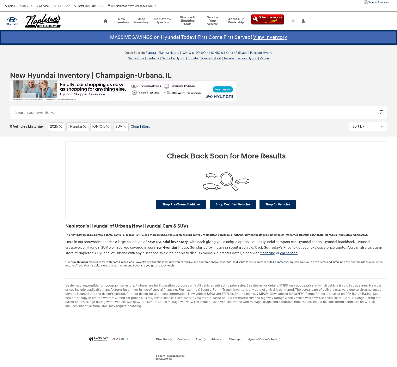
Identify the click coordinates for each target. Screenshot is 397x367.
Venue (264, 58)
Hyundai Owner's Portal (263, 339)
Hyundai (75, 126)
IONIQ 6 (202, 53)
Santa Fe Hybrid (173, 58)
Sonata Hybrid (210, 58)
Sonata (193, 58)
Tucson (229, 58)
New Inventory (121, 20)
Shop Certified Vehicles (233, 204)
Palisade (242, 53)
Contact (182, 339)
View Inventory (270, 37)
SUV (118, 126)
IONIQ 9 (217, 53)
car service (289, 253)
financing (267, 253)
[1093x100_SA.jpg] (123, 90)
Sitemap (234, 339)
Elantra (151, 53)
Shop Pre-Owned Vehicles (181, 204)
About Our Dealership (236, 20)
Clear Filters (140, 126)
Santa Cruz (136, 58)
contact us (281, 262)
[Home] (12, 21)
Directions (163, 339)
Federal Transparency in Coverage (170, 357)
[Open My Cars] (302, 20)
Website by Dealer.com (98, 339)
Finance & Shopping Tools (187, 21)
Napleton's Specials (162, 20)
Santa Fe (153, 58)
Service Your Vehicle (212, 21)
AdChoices (118, 339)
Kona (229, 53)
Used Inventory (141, 20)
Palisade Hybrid (261, 53)
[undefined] (123, 90)
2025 (54, 126)
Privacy (216, 339)
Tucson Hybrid (246, 58)
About (199, 339)
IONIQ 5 (188, 53)
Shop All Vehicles (277, 204)
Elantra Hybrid (168, 53)
